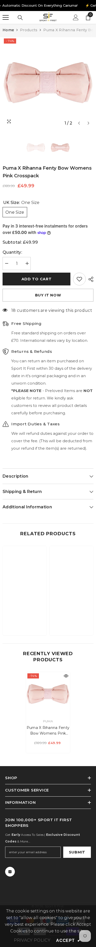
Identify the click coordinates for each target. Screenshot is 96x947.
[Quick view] (66, 676)
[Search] (20, 18)
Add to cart (37, 279)
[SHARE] (89, 279)
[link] (25, 616)
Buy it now (48, 295)
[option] (48, 82)
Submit (77, 852)
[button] (78, 123)
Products (28, 30)
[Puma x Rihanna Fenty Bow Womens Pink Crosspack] (48, 694)
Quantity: (12, 252)
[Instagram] (10, 872)
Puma (48, 721)
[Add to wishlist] (79, 279)
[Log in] (76, 17)
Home (8, 30)
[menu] (6, 17)
